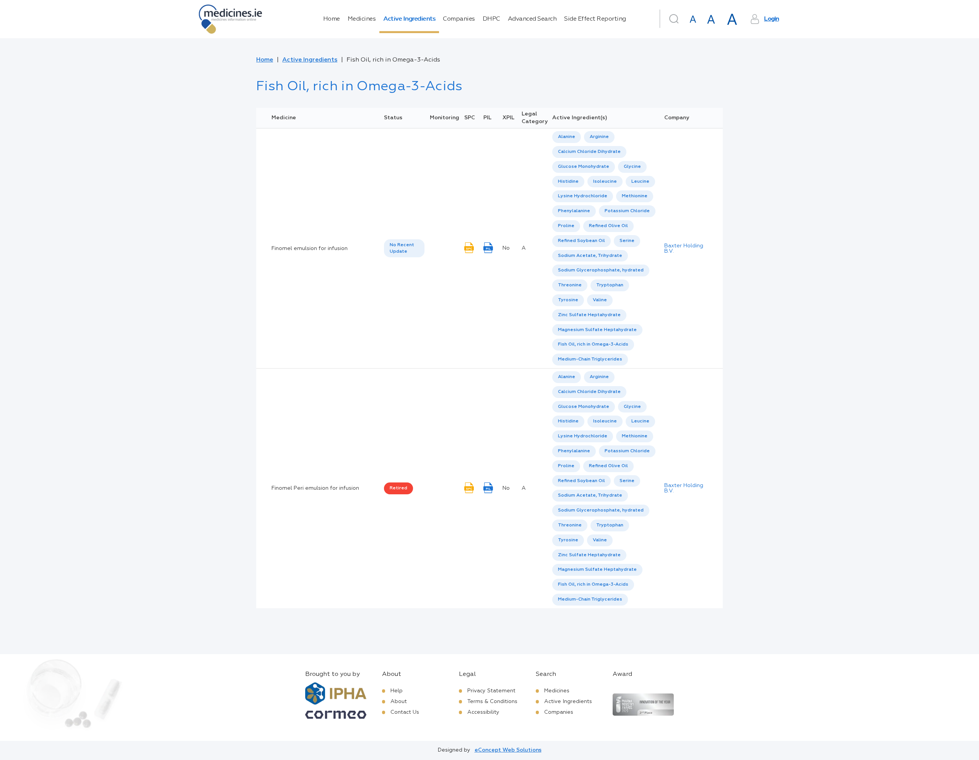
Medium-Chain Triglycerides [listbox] (590, 359)
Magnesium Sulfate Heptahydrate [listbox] (597, 330)
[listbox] (404, 248)
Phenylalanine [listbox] (574, 211)
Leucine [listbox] (640, 181)
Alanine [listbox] (566, 137)
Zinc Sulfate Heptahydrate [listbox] (589, 315)
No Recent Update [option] (402, 248)
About (398, 701)
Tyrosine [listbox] (568, 300)
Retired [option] (398, 488)
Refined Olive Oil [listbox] (608, 226)
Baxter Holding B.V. (683, 248)
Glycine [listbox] (632, 166)
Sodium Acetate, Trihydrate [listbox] (590, 255)
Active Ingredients (409, 19)
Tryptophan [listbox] (609, 285)
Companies (459, 19)
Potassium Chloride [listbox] (627, 211)
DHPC (491, 19)
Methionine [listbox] (634, 196)
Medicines (362, 19)
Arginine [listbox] (599, 137)
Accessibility (483, 712)
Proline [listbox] (566, 226)
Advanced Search (532, 19)
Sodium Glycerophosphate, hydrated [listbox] (601, 270)
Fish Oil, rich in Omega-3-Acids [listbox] (593, 344)
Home (331, 19)
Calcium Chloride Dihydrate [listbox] (589, 151)
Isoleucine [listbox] (605, 181)
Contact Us (404, 712)
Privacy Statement (491, 690)
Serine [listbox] (627, 241)
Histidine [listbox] (568, 181)
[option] (566, 137)
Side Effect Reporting (595, 19)
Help (396, 690)
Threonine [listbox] (570, 285)
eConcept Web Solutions (508, 750)
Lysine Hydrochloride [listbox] (582, 196)
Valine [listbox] (600, 300)
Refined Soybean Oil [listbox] (581, 241)
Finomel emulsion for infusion (310, 248)
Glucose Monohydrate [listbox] (583, 166)
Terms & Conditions (492, 701)
